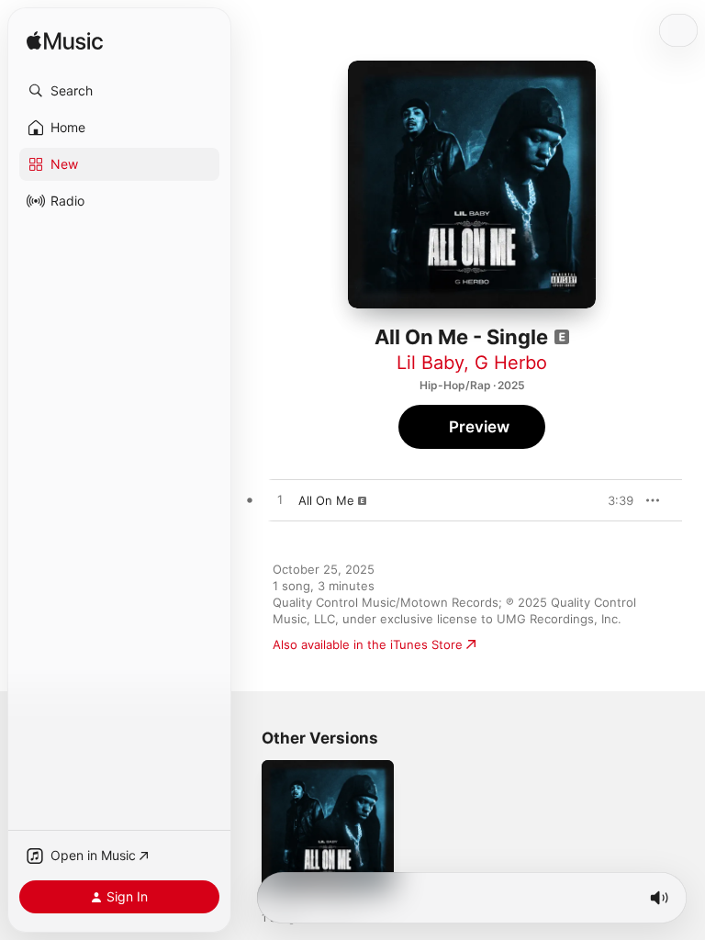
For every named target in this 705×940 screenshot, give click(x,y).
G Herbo (511, 363)
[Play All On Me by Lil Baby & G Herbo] (280, 500)
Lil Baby (430, 363)
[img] (65, 41)
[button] (119, 90)
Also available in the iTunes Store (368, 644)
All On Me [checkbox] (326, 500)
